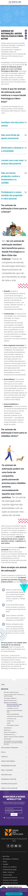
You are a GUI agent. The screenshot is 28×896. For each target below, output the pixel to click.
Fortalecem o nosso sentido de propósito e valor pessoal (11, 195)
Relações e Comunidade (10, 702)
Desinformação (7, 739)
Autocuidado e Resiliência (10, 698)
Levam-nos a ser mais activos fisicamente (12, 162)
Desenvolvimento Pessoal (10, 700)
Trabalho (4, 756)
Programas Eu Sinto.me (8, 779)
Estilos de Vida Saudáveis (10, 732)
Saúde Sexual (7, 730)
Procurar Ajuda (6, 774)
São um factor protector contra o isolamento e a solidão (10, 178)
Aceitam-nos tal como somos (12, 124)
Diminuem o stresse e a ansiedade (12, 149)
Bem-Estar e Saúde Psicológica (11, 692)
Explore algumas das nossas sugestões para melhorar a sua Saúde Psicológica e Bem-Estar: (13, 743)
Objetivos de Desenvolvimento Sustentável (14, 736)
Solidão (8, 723)
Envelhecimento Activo (9, 734)
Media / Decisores (7, 770)
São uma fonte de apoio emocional (10, 136)
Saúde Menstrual (8, 727)
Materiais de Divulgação (9, 783)
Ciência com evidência (8, 761)
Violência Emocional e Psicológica (15, 716)
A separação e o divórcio (12, 708)
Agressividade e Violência (13, 725)
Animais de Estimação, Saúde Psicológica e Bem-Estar (14, 705)
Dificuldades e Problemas (9, 747)
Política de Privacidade (18, 818)
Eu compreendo (14, 894)
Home (3, 684)
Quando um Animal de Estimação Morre (14, 711)
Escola (3, 752)
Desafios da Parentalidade (13, 714)
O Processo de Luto (11, 718)
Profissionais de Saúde (8, 765)
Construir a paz (10, 720)
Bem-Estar (4, 689)
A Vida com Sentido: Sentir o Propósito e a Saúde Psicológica (14, 695)
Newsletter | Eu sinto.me (9, 788)
